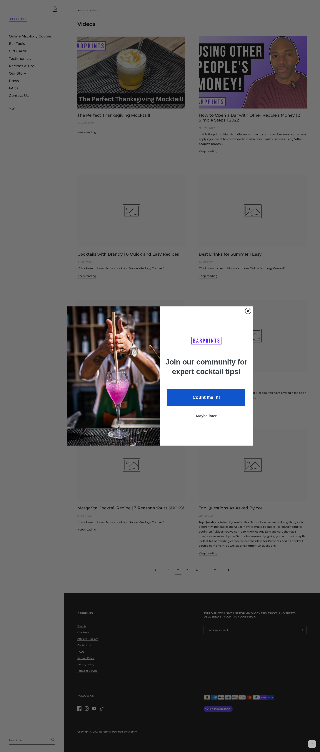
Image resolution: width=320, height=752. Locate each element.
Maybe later (206, 416)
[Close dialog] (248, 311)
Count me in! (206, 397)
